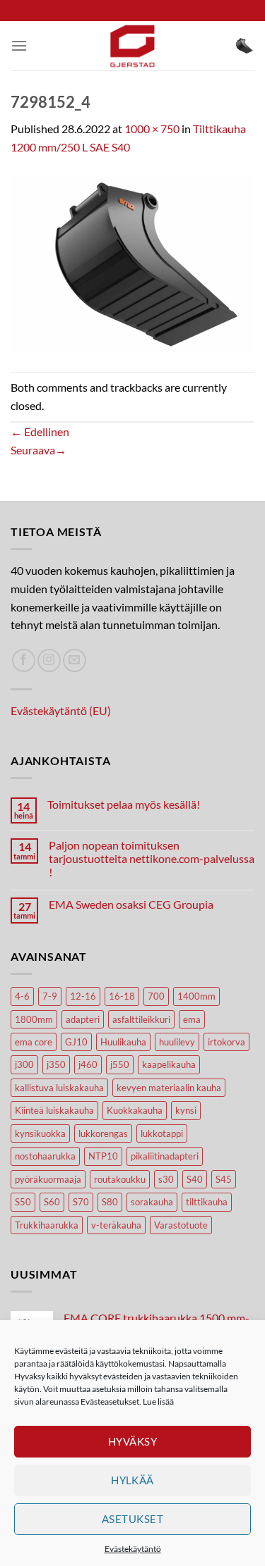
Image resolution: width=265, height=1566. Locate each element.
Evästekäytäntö (133, 1548)
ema (192, 1019)
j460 (88, 1064)
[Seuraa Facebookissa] (23, 660)
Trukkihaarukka (46, 1225)
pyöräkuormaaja (48, 1179)
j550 (119, 1064)
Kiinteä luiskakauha (54, 1110)
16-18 (122, 996)
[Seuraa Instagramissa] (49, 660)
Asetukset (132, 1518)
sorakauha (152, 1201)
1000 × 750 (151, 128)
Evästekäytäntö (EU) (61, 710)
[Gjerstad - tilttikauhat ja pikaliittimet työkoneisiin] (133, 45)
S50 (23, 1201)
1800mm (34, 1019)
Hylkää (132, 1480)
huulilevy (177, 1042)
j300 (24, 1064)
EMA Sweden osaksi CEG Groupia (131, 904)
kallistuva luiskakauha (59, 1087)
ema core (33, 1042)
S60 (52, 1201)
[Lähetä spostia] (74, 660)
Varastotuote (181, 1225)
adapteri (83, 1019)
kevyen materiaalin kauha (169, 1087)
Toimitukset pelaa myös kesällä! (123, 804)
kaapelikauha (169, 1064)
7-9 (49, 996)
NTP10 (103, 1156)
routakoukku (120, 1179)
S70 (81, 1201)
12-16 (83, 996)
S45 (224, 1179)
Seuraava (38, 449)
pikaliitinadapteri (165, 1156)
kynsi (185, 1110)
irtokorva (226, 1042)
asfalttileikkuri (141, 1019)
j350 (56, 1064)
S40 (195, 1179)
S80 (110, 1201)
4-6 (22, 996)
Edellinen (40, 431)
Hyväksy (132, 1441)
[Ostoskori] (243, 45)
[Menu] (19, 45)
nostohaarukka (45, 1156)
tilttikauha (207, 1201)
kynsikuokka (40, 1133)
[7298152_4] (132, 262)
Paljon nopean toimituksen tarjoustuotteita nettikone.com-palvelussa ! (151, 858)
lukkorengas (103, 1133)
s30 (166, 1179)
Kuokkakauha (135, 1110)
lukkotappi (162, 1133)
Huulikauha (123, 1042)
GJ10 (76, 1042)
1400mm (196, 996)
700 (156, 996)
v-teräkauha (116, 1225)
